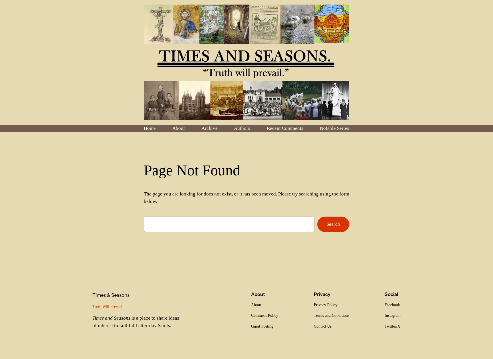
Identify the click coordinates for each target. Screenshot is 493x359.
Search (333, 224)
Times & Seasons (111, 295)
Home (150, 128)
